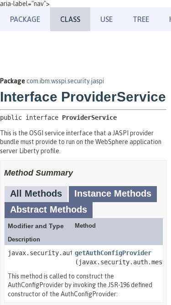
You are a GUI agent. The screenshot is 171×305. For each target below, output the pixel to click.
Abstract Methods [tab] (48, 209)
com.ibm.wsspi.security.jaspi (65, 81)
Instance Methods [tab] (112, 193)
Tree (141, 19)
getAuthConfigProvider (113, 253)
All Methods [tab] (36, 193)
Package (25, 19)
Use (106, 19)
